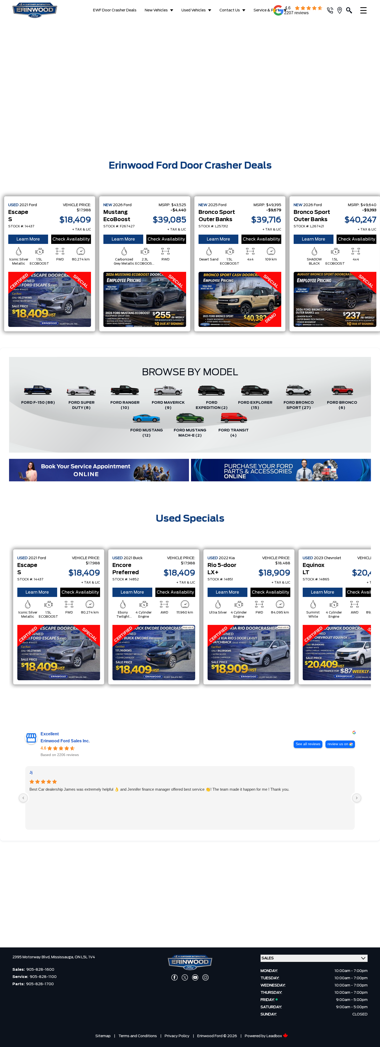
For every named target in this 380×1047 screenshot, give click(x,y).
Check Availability (71, 239)
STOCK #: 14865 (316, 579)
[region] (190, 87)
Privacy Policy (177, 1036)
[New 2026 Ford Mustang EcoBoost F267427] (144, 299)
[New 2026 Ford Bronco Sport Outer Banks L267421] (335, 299)
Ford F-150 (38, 403)
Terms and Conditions (137, 1036)
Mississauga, (63, 957)
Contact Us (229, 10)
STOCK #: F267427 (119, 226)
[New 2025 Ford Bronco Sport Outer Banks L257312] (240, 299)
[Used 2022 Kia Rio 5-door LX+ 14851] (249, 652)
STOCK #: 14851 (220, 579)
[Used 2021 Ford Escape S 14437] (49, 299)
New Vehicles (156, 10)
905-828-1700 (40, 984)
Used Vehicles (193, 10)
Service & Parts (267, 10)
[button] (8, 87)
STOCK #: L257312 (213, 226)
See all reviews (308, 744)
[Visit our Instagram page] (205, 977)
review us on (338, 744)
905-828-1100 (43, 977)
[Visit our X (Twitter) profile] (185, 977)
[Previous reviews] (23, 798)
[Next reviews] (356, 798)
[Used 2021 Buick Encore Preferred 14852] (153, 652)
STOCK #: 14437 (21, 226)
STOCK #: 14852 (125, 579)
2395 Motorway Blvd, (31, 957)
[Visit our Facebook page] (174, 977)
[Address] (341, 10)
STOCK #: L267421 (309, 226)
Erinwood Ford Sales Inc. (65, 741)
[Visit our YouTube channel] (195, 977)
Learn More (28, 239)
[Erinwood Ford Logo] (39, 10)
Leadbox (275, 1036)
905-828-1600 (40, 969)
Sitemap (103, 1036)
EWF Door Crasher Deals (114, 10)
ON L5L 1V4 (85, 957)
